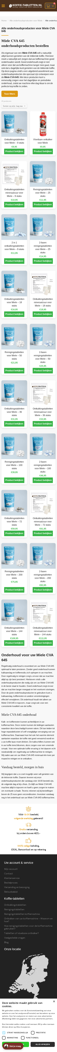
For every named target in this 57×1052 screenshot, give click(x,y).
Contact (8, 873)
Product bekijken (14, 151)
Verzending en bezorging (17, 887)
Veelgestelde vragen (14, 937)
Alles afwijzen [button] (43, 1044)
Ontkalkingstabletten (15, 905)
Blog (6, 942)
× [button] (54, 1002)
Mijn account (11, 869)
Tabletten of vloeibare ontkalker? (21, 933)
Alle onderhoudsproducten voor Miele (26, 20)
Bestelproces (11, 882)
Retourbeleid (10, 891)
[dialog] (28, 1025)
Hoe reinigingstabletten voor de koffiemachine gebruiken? (28, 927)
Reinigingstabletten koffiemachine (22, 914)
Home (4, 20)
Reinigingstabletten (14, 909)
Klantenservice (12, 878)
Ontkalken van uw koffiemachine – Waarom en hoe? (28, 920)
